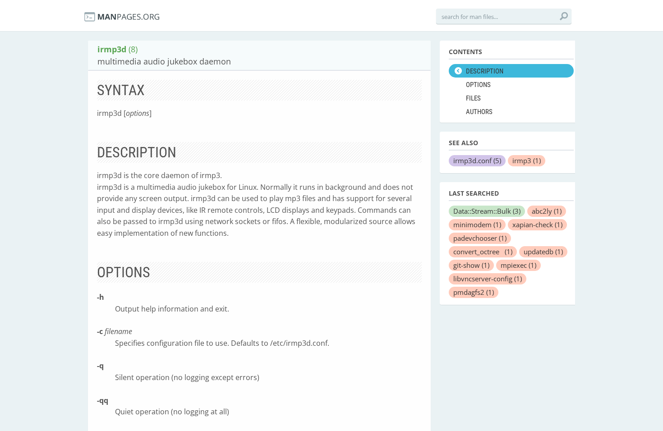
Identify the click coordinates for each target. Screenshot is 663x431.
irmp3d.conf (477, 160)
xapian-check (537, 224)
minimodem (477, 224)
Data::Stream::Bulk (486, 211)
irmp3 (526, 160)
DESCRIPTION (484, 71)
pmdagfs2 (473, 292)
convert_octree (482, 251)
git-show (471, 265)
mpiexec (518, 265)
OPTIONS (478, 85)
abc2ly (547, 211)
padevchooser (479, 238)
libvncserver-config (487, 278)
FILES (473, 98)
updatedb (543, 251)
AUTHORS (479, 112)
